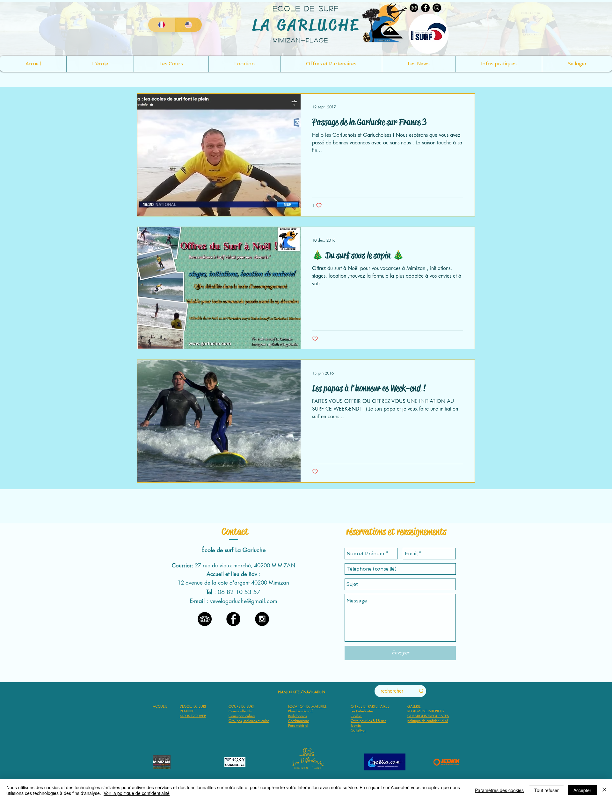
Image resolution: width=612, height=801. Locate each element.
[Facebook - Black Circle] (233, 619)
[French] (161, 25)
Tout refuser (546, 790)
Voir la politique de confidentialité (137, 793)
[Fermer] (604, 790)
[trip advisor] (205, 619)
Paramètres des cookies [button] (499, 790)
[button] (498, 64)
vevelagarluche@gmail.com (243, 601)
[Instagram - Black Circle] (262, 619)
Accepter (582, 790)
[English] (188, 25)
